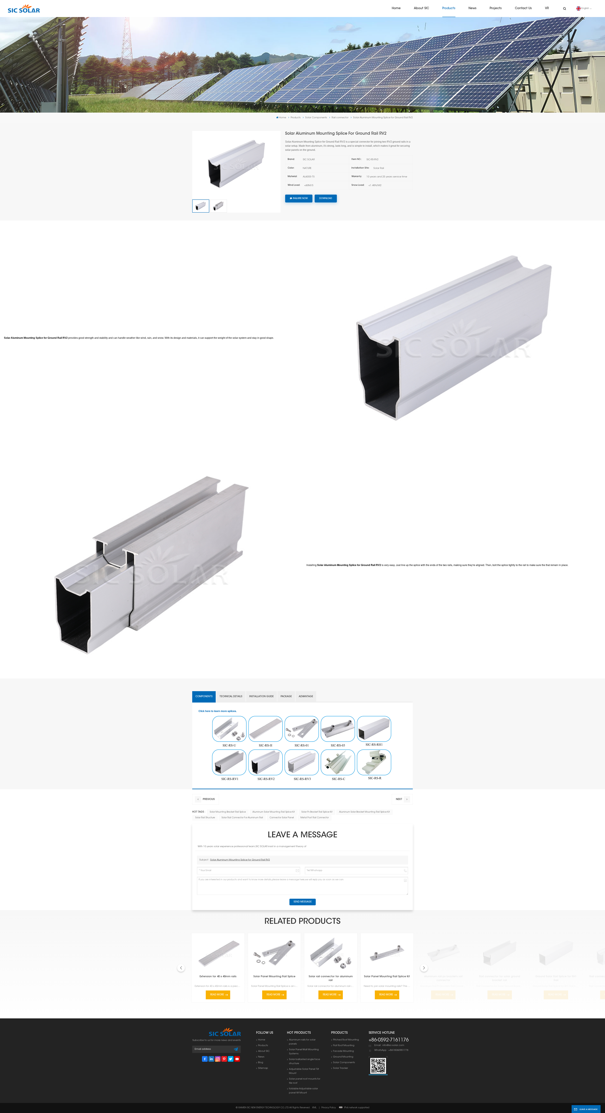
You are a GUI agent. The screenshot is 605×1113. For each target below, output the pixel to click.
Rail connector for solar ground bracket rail (499, 978)
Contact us (523, 8)
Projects (496, 8)
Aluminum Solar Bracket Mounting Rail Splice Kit (364, 812)
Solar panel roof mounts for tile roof (304, 1081)
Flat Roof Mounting (343, 1045)
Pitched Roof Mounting (346, 1040)
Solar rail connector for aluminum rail (331, 978)
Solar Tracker (340, 1068)
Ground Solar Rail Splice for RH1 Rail (555, 978)
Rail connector (340, 118)
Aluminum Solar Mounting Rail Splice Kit (273, 812)
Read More (217, 995)
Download (325, 198)
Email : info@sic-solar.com (389, 1045)
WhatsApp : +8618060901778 (391, 1050)
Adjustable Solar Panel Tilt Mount (304, 1071)
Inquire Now (300, 198)
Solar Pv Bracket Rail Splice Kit (316, 812)
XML (314, 1108)
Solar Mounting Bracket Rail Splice (228, 812)
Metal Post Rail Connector (314, 818)
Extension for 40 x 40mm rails (218, 976)
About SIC (421, 8)
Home (396, 8)
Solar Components (316, 118)
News (472, 8)
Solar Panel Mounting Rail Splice (274, 976)
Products (448, 8)
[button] (424, 968)
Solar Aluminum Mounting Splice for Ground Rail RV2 (240, 860)
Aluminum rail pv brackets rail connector (443, 978)
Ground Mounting (343, 1057)
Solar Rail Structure (205, 818)
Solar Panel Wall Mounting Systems (304, 1052)
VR (547, 8)
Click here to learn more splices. (218, 711)
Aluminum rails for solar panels (302, 1042)
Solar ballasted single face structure (304, 1061)
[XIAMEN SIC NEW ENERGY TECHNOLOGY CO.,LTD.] (24, 8)
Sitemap (263, 1068)
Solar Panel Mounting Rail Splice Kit (387, 976)
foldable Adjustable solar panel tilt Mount (303, 1091)
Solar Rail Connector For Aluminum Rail (242, 818)
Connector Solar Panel (282, 818)
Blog (260, 1062)
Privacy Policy (328, 1108)
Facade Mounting (343, 1051)
